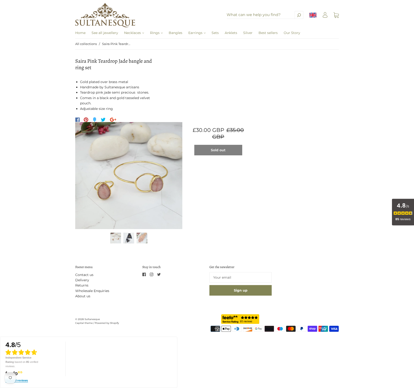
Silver (248, 33)
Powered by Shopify (107, 323)
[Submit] (299, 15)
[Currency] (313, 15)
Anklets (231, 33)
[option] (128, 175)
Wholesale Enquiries (92, 291)
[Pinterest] (86, 119)
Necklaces (133, 33)
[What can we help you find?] (265, 15)
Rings (155, 33)
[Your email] (240, 277)
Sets (215, 33)
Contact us (84, 275)
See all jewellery (105, 33)
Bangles (175, 33)
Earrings (195, 33)
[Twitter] (103, 119)
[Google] (113, 119)
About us (82, 296)
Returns (81, 285)
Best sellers (268, 33)
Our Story (292, 33)
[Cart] (336, 15)
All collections (86, 44)
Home (80, 33)
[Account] (325, 16)
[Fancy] (94, 119)
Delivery (82, 280)
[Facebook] (77, 119)
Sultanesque (92, 319)
